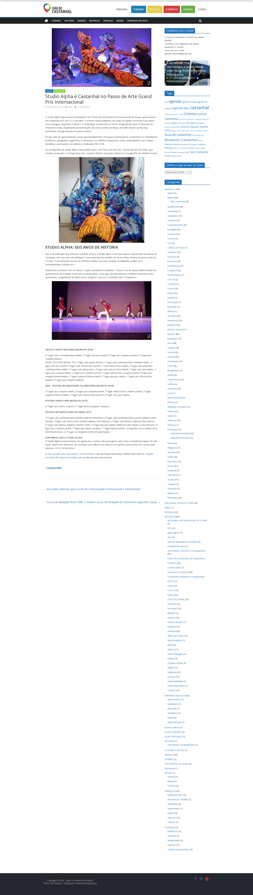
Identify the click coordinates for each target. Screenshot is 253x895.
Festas (170, 352)
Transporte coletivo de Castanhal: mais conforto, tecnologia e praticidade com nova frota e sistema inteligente (178, 67)
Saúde (170, 456)
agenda (175, 101)
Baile (169, 193)
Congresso (172, 270)
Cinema (190, 113)
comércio (190, 119)
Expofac (194, 126)
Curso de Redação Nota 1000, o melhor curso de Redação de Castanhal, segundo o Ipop (103, 502)
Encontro (171, 315)
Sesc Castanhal (199, 152)
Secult (190, 148)
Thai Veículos (53, 453)
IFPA (193, 135)
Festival (171, 356)
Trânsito (171, 822)
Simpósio (171, 470)
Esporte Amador (175, 622)
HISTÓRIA (69, 20)
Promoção (172, 429)
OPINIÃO (169, 759)
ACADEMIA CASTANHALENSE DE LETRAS (187, 520)
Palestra (168, 144)
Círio (169, 243)
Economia (172, 604)
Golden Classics (202, 131)
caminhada (172, 211)
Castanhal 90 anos (176, 546)
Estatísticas (172, 831)
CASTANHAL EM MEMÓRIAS (181, 744)
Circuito (171, 238)
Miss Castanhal (177, 201)
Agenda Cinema (189, 101)
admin (70, 107)
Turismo (138, 9)
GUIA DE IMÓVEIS (173, 732)
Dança (49, 91)
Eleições (171, 613)
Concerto (171, 256)
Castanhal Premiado (180, 433)
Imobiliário (172, 713)
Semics (167, 152)
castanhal (199, 107)
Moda (170, 644)
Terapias (171, 484)
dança (174, 122)
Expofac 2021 (175, 131)
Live (169, 393)
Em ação (190, 123)
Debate (171, 297)
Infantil (170, 375)
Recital (170, 443)
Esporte (185, 126)
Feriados (171, 347)
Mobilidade (172, 804)
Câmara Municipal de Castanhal (182, 541)
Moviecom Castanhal (181, 140)
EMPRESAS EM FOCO (137, 20)
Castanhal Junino (175, 225)
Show (167, 155)
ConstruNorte (174, 275)
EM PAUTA (94, 20)
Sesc (187, 152)
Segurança (172, 672)
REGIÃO (120, 20)
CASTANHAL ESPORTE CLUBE (179, 503)
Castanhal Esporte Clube (174, 114)
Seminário (172, 461)
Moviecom (200, 135)
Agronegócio (173, 532)
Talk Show (172, 475)
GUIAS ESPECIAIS (173, 736)
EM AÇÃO (169, 512)
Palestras (177, 144)
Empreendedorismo (172, 127)
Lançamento (173, 379)
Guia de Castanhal (178, 135)
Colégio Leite (76, 457)
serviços (181, 152)
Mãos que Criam (175, 635)
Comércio (172, 9)
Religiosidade (173, 840)
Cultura (170, 585)
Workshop (172, 497)
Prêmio (170, 425)
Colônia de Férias (175, 247)
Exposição (185, 131)
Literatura (172, 388)
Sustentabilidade (175, 681)
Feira (169, 343)
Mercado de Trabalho (177, 799)
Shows (173, 156)
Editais (168, 507)
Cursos (167, 123)
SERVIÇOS (108, 20)
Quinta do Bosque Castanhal (194, 144)
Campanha (172, 215)
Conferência (173, 265)
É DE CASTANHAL (176, 599)
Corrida (170, 284)
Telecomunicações (176, 685)
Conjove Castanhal (202, 119)
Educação (172, 306)
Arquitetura (172, 704)
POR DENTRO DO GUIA (176, 763)
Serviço (174, 152)
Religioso (171, 447)
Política (170, 658)
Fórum (170, 365)
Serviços (154, 9)
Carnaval (171, 220)
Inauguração (173, 370)
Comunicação (174, 567)
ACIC (169, 528)
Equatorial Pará (174, 795)
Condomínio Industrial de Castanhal (184, 576)
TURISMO (56, 20)
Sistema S (172, 817)
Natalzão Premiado (176, 406)
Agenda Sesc (181, 108)
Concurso (172, 261)
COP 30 (171, 279)
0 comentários (83, 107)
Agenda (188, 9)
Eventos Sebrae (174, 329)
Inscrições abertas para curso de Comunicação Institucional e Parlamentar (92, 489)
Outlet (170, 415)
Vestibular (172, 488)
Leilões (170, 384)
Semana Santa (199, 148)
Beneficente (173, 206)
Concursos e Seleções (177, 572)
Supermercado (174, 722)
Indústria (171, 626)
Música (200, 140)
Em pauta (199, 123)
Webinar (171, 493)
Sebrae (168, 147)
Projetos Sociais (175, 663)
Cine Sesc (182, 119)
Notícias (168, 754)
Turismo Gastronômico (178, 849)
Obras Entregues (175, 654)
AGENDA (81, 20)
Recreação (170, 768)
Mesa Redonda (174, 397)
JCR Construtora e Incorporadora (77, 453)
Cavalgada (172, 229)
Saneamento (173, 808)
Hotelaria (171, 835)
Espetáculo (172, 320)
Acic (166, 102)
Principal (122, 9)
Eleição (170, 311)
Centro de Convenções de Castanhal (184, 558)
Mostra (170, 402)
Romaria (171, 452)
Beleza (170, 197)
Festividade (172, 361)
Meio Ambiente (174, 640)
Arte (169, 537)
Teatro (179, 156)
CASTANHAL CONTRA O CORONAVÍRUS (186, 550)
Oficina (170, 411)
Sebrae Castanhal (180, 148)
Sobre (202, 9)
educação (181, 123)
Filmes (192, 131)
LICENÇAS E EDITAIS (174, 750)
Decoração (172, 302)
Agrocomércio (174, 699)
